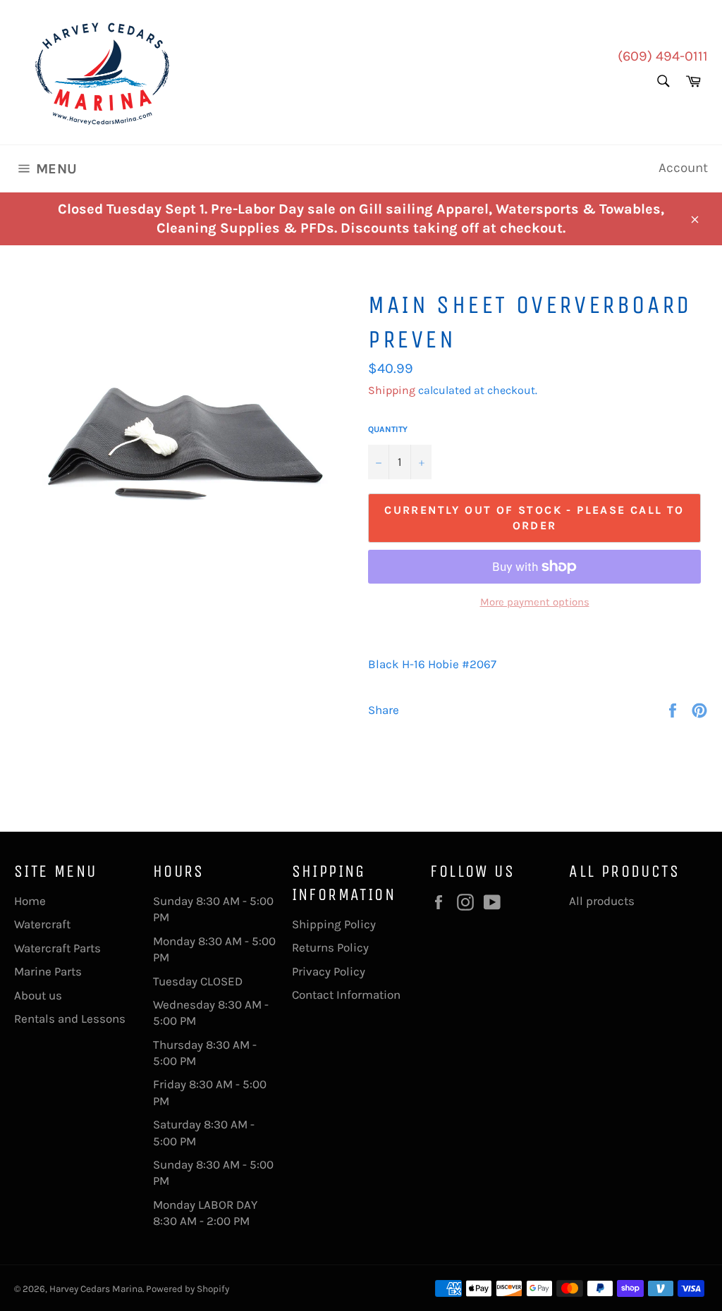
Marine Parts (48, 971)
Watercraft (42, 924)
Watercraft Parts (57, 948)
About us (38, 995)
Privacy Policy (328, 971)
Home (30, 901)
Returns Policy (330, 947)
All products (602, 901)
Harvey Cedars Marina (95, 1289)
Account (683, 168)
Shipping (391, 390)
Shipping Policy (334, 924)
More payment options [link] (534, 602)
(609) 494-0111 (663, 56)
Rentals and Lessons (70, 1018)
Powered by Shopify (187, 1289)
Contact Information (346, 994)
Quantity (388, 429)
